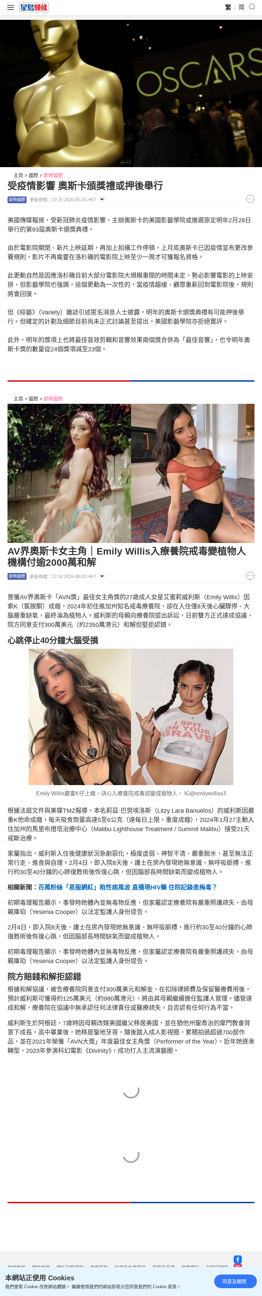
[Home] (34, 7)
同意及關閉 (234, 1281)
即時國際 (53, 175)
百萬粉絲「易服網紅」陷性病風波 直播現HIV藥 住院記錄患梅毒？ (128, 887)
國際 (33, 175)
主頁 (18, 175)
